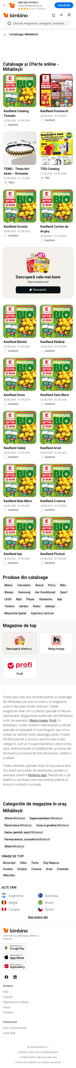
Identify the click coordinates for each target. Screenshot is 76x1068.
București (9, 862)
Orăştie (22, 869)
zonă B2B (9, 1033)
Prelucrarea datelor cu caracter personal (38, 1062)
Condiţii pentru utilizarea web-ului (38, 1057)
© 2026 (38, 1047)
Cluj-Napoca (51, 862)
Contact (8, 997)
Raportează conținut (16, 1002)
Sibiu (23, 862)
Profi (52, 720)
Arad (49, 869)
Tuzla (34, 862)
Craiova (36, 869)
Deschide (64, 5)
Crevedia (62, 869)
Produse (8, 1012)
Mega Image (38, 720)
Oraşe (7, 1007)
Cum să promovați (14, 1028)
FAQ (5, 991)
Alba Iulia (9, 875)
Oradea (8, 869)
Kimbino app (37, 775)
